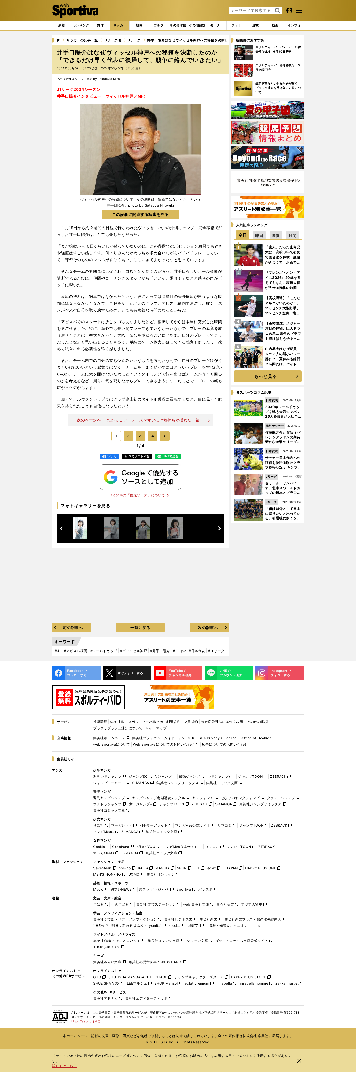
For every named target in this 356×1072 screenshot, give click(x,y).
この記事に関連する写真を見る (140, 214)
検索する (277, 10)
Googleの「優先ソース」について (138, 495)
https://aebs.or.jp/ (85, 1021)
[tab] (100, 25)
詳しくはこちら (64, 1066)
